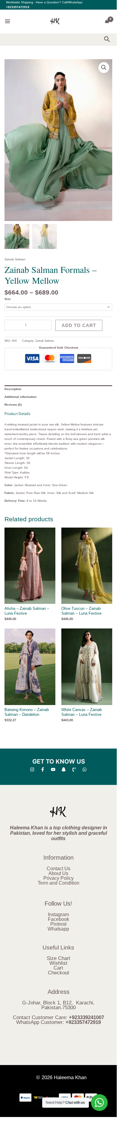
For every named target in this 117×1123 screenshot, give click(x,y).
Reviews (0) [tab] (13, 404)
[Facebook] (42, 769)
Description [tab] (12, 389)
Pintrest (58, 924)
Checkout (58, 973)
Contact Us (58, 868)
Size (7, 299)
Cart (58, 968)
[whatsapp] (84, 769)
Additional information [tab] (20, 396)
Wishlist (58, 963)
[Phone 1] (74, 769)
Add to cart (79, 325)
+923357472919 (17, 7)
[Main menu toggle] (7, 21)
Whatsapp (58, 928)
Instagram (58, 914)
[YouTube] (53, 769)
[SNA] (63, 769)
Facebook (58, 919)
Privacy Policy (58, 878)
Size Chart (58, 958)
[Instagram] (32, 769)
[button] (107, 39)
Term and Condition (58, 882)
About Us (58, 873)
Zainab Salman (14, 259)
